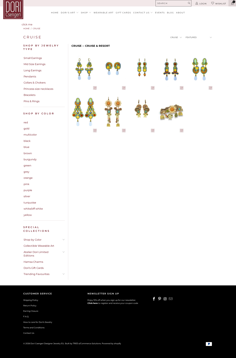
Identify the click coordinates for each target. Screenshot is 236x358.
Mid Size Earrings (34, 64)
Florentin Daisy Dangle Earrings (113, 113)
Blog (170, 12)
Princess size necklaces (38, 88)
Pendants (30, 76)
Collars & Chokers (35, 82)
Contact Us (28, 333)
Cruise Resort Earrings (200, 71)
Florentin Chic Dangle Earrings (142, 113)
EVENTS (160, 12)
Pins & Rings (31, 101)
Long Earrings (32, 70)
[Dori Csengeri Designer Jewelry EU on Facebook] (154, 299)
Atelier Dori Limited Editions (36, 254)
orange (28, 177)
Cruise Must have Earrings (84, 71)
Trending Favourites (36, 274)
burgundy (30, 159)
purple (28, 190)
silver (27, 196)
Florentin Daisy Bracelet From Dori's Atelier (171, 113)
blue (26, 147)
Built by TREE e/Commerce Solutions (83, 343)
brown (28, 153)
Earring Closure (30, 311)
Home (55, 12)
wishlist (220, 3)
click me (27, 24)
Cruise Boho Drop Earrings (171, 71)
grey (26, 171)
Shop (85, 12)
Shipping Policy (30, 300)
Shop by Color (32, 239)
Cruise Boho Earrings (142, 71)
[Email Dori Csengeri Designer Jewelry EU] (170, 299)
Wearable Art (104, 12)
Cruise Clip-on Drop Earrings (113, 71)
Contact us (141, 12)
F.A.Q (26, 316)
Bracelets (29, 95)
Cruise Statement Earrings (84, 113)
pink (26, 184)
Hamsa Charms (33, 261)
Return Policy (29, 305)
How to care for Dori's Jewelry (37, 322)
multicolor (30, 134)
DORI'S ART (68, 12)
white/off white (33, 208)
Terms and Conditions (33, 327)
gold (26, 128)
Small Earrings (33, 58)
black (27, 140)
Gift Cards (123, 12)
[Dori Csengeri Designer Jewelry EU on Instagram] (165, 299)
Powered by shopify (111, 343)
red (26, 122)
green (27, 165)
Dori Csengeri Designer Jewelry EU (47, 343)
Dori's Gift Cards (34, 268)
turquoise (30, 202)
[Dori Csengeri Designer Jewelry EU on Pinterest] (159, 299)
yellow (28, 215)
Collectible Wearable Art (39, 245)
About (180, 12)
